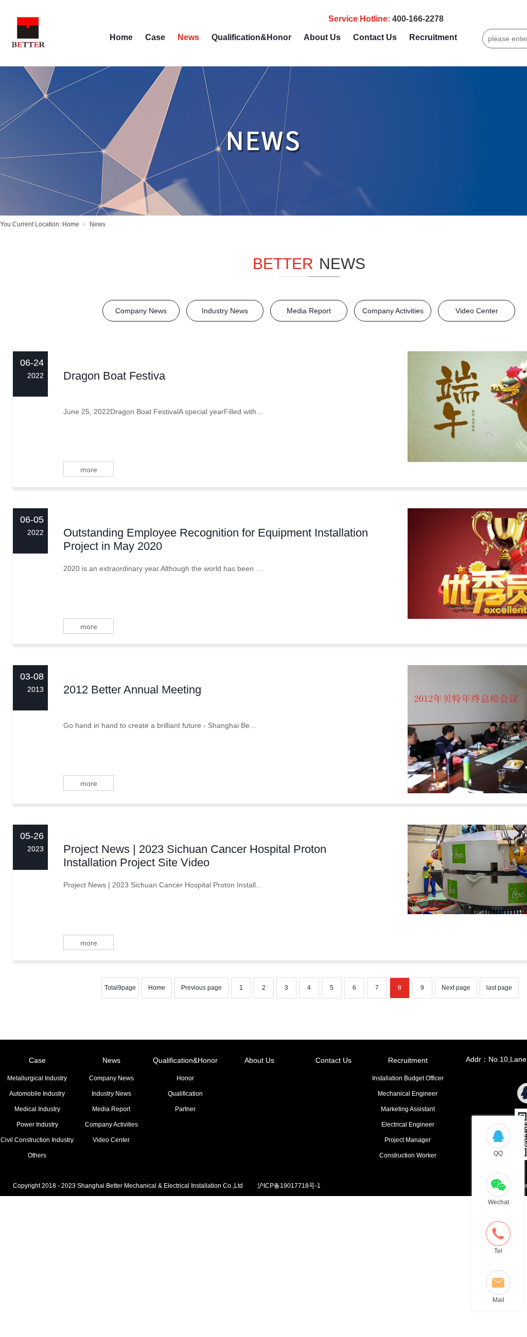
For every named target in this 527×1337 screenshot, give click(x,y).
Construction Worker (407, 1155)
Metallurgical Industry (37, 1078)
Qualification (185, 1093)
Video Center (476, 311)
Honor (185, 1078)
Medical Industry (37, 1109)
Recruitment (433, 37)
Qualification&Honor (251, 37)
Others (37, 1155)
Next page (456, 987)
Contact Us (375, 37)
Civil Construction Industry (37, 1140)
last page (499, 987)
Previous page (201, 987)
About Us (322, 37)
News (188, 37)
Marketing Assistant (408, 1109)
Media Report (309, 311)
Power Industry (37, 1124)
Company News (141, 311)
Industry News (225, 311)
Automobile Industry (37, 1093)
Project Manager (407, 1140)
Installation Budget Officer (408, 1078)
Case (155, 37)
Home (121, 37)
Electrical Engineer (407, 1124)
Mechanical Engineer (407, 1093)
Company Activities (393, 311)
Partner (185, 1109)
